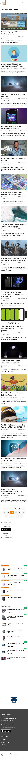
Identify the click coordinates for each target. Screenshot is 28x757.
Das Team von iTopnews (7, 720)
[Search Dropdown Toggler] (22, 3)
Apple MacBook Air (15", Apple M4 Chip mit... (15, 644)
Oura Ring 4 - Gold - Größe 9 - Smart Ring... (15, 624)
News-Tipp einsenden (7, 716)
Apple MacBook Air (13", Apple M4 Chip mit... (15, 651)
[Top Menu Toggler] (26, 2)
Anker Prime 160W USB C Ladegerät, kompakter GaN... (15, 630)
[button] (2, 754)
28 (6, 516)
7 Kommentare (24, 397)
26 (20, 512)
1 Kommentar (24, 68)
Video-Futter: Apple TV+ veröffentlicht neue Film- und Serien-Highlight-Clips (11, 491)
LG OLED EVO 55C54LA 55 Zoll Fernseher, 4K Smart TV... (16, 658)
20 (19, 508)
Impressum (5, 533)
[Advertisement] (11, 551)
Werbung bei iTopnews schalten (9, 718)
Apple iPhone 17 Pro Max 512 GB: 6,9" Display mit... (15, 598)
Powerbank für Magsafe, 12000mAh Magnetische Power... (15, 617)
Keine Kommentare (23, 36)
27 (23, 512)
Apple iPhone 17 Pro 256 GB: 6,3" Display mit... (16, 591)
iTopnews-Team (6, 526)
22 (4, 512)
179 (18, 516)
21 (23, 508)
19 (15, 508)
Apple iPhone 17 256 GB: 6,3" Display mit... (16, 568)
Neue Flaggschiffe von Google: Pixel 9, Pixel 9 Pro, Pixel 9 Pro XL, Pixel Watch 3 (13, 294)
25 (16, 512)
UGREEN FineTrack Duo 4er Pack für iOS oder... (16, 610)
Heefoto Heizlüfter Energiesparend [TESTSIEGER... (15, 637)
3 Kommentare (24, 463)
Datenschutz (6, 535)
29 (10, 516)
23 (8, 512)
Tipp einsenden (6, 524)
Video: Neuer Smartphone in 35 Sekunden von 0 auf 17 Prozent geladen (12, 329)
